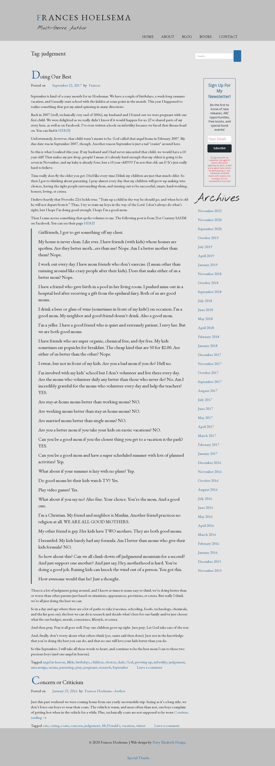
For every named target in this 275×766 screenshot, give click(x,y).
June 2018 (205, 309)
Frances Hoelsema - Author (105, 690)
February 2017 (208, 444)
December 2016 (209, 462)
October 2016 (208, 480)
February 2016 (208, 543)
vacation (128, 725)
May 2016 (205, 516)
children (97, 662)
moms (53, 667)
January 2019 (208, 264)
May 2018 (205, 318)
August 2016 (208, 489)
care (46, 725)
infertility (160, 662)
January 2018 (208, 345)
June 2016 (205, 507)
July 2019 (205, 246)
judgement (177, 662)
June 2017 (205, 408)
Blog (187, 36)
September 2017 (210, 381)
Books (205, 36)
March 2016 (207, 534)
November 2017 (210, 363)
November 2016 (210, 471)
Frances (94, 85)
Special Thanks (138, 757)
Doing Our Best (51, 76)
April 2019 (206, 255)
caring (54, 725)
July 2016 (205, 498)
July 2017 (205, 399)
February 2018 (208, 336)
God (129, 662)
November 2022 (210, 210)
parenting (66, 667)
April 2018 (206, 327)
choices (110, 662)
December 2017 (209, 354)
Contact (228, 36)
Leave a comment (149, 667)
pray (78, 667)
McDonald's (111, 725)
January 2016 (208, 552)
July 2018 (205, 300)
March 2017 (207, 435)
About (167, 36)
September (120, 667)
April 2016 (206, 525)
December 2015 (209, 561)
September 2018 (210, 291)
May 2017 (205, 417)
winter (141, 725)
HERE (63, 130)
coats (65, 725)
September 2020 (210, 228)
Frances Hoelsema (84, 17)
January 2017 (208, 453)
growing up (143, 662)
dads (121, 662)
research (105, 667)
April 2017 (206, 426)
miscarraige (39, 667)
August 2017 (208, 390)
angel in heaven (54, 662)
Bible (70, 662)
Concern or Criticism (57, 682)
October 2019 (208, 237)
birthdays (83, 662)
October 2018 (208, 282)
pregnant (90, 667)
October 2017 (208, 372)
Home (148, 36)
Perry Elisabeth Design (168, 742)
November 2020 (210, 219)
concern (77, 725)
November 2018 (210, 273)
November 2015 (210, 570)
